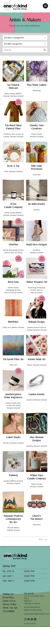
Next (41, 539)
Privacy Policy (9, 604)
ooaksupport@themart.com (36, 614)
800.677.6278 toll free (33, 610)
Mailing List (8, 594)
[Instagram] (25, 620)
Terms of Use (9, 601)
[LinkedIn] (35, 620)
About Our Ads (10, 608)
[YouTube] (28, 620)
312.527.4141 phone (32, 607)
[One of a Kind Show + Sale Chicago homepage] (15, 6)
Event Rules (8, 598)
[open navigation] (45, 5)
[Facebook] (32, 620)
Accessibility (8, 611)
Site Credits (31, 623)
